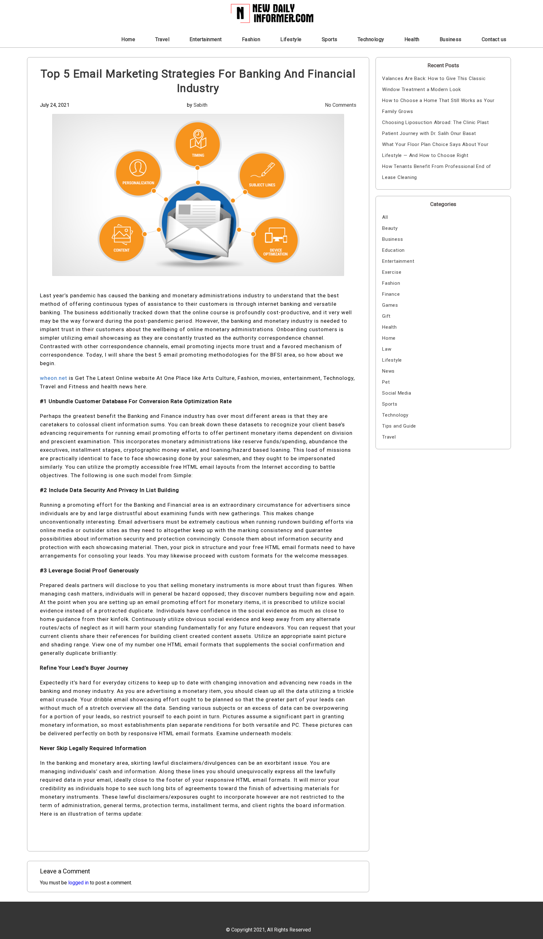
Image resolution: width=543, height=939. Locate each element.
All (385, 217)
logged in (78, 883)
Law (386, 349)
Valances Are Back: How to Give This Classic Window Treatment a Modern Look (433, 84)
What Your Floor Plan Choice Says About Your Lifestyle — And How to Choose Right (435, 150)
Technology (371, 39)
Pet (386, 382)
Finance (391, 294)
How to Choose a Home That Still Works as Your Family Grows (438, 106)
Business (451, 39)
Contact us (494, 39)
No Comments (340, 105)
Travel (162, 39)
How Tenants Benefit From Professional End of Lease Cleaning (436, 172)
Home (128, 39)
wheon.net (53, 378)
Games (390, 305)
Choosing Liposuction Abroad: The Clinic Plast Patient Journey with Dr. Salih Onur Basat (435, 128)
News (388, 371)
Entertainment (205, 39)
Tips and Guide (399, 426)
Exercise (391, 272)
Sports (329, 39)
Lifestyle (291, 39)
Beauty (390, 228)
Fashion (251, 39)
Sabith (200, 105)
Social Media (396, 393)
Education (393, 250)
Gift (386, 316)
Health (412, 39)
